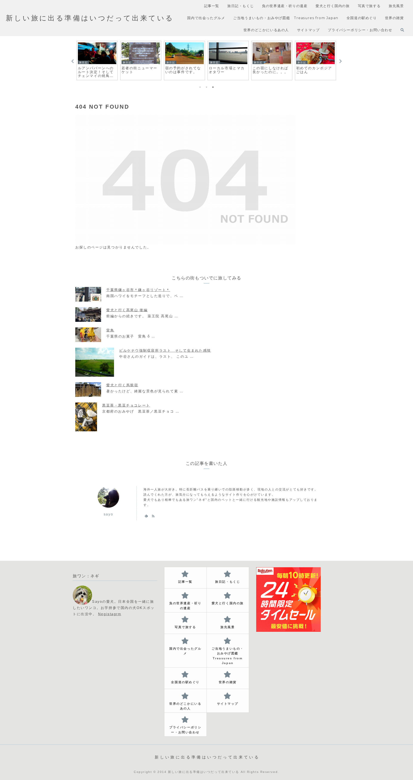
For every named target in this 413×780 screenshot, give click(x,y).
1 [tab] (200, 87)
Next (340, 61)
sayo (108, 514)
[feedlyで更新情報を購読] (146, 516)
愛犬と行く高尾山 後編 (127, 310)
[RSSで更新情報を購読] (153, 516)
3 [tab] (213, 87)
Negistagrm (109, 614)
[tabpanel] (97, 60)
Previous (72, 61)
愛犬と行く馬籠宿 (122, 385)
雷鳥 (110, 330)
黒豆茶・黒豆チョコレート (126, 405)
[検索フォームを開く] (402, 30)
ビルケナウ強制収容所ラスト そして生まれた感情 (165, 350)
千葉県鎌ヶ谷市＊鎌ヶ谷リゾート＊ (138, 290)
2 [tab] (206, 87)
